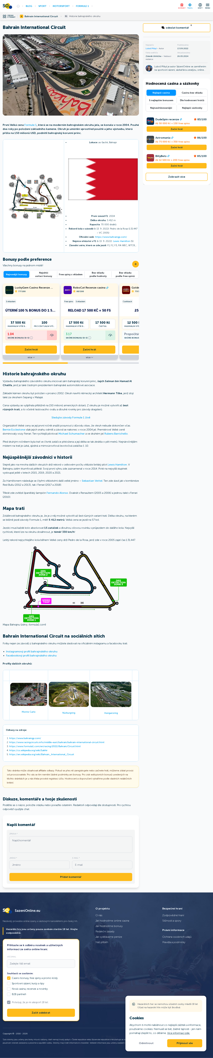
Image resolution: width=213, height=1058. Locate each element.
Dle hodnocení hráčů (192, 100)
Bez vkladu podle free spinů (125, 274)
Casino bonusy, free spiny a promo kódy (35, 978)
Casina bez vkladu (192, 92)
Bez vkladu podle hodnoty (98, 274)
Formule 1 (82, 6)
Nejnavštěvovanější (161, 107)
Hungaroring (111, 713)
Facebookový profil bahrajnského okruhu (31, 655)
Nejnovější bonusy (16, 274)
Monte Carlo (29, 712)
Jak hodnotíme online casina (112, 920)
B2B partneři (19, 994)
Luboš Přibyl (151, 48)
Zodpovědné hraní (173, 915)
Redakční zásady (104, 931)
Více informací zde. (178, 1033)
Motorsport (61, 6)
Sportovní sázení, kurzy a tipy (28, 983)
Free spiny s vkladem (71, 274)
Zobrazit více (176, 176)
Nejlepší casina (161, 92)
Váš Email (11, 957)
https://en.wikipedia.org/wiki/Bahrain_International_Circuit (41, 754)
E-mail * (76, 858)
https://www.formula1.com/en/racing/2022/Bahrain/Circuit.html (44, 746)
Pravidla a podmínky (173, 942)
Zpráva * (13, 834)
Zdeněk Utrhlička (154, 56)
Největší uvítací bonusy (43, 274)
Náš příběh (101, 942)
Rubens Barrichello (116, 433)
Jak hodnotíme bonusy (109, 926)
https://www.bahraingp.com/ (111, 237)
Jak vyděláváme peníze (108, 936)
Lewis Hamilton (121, 241)
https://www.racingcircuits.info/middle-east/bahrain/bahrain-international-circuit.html (56, 742)
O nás (98, 915)
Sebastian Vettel (92, 480)
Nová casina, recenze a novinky (30, 989)
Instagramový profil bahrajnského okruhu (31, 651)
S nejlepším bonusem (161, 100)
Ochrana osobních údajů (176, 936)
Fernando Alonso (57, 492)
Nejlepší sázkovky (192, 107)
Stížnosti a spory (171, 920)
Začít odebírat (41, 1012)
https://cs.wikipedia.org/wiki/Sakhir (28, 750)
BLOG (29, 6)
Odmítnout (146, 1043)
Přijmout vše (185, 1043)
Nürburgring (68, 713)
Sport (42, 6)
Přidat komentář (70, 876)
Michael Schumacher (71, 433)
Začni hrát (31, 349)
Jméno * (13, 858)
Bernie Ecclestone (14, 429)
